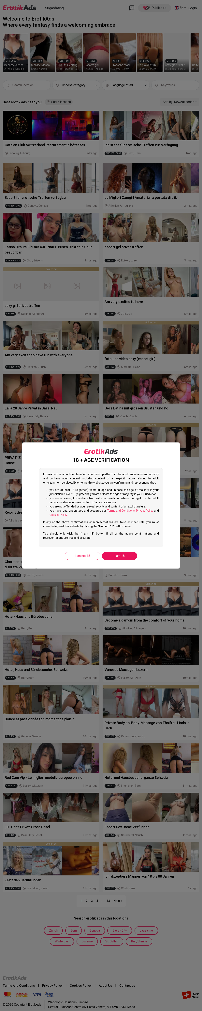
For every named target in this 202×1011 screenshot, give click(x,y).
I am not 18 (82, 556)
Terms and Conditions (121, 510)
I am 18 (119, 556)
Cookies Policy (58, 514)
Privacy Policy (144, 510)
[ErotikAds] (101, 451)
